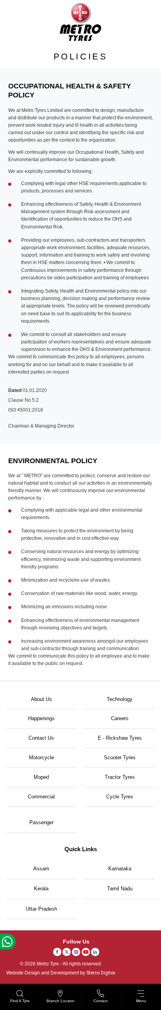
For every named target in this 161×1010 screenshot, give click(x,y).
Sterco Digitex (100, 973)
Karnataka (119, 869)
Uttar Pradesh (41, 909)
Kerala (41, 888)
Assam (41, 869)
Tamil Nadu (119, 888)
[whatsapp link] (8, 941)
